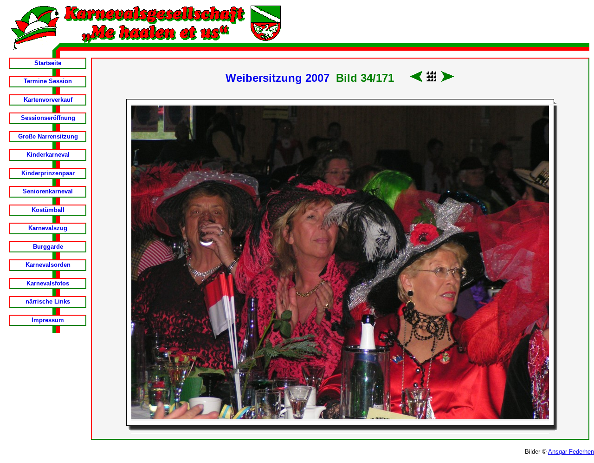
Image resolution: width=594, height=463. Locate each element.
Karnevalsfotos (47, 283)
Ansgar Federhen (571, 451)
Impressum (48, 320)
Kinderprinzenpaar (48, 173)
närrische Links (48, 301)
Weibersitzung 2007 (277, 78)
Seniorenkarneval (48, 191)
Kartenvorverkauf (48, 99)
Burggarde (48, 246)
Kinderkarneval (48, 154)
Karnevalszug (47, 228)
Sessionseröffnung (48, 117)
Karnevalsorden (48, 264)
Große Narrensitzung (48, 136)
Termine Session (48, 81)
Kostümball (48, 209)
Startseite (47, 63)
